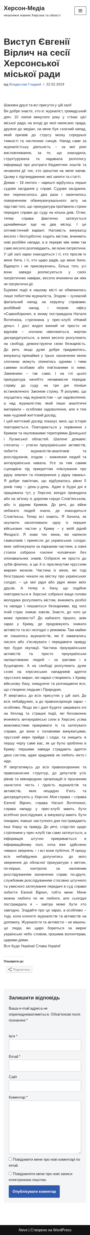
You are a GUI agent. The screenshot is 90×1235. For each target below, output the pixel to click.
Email (14, 1056)
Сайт (13, 1077)
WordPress (62, 1230)
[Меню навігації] (80, 10)
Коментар (18, 1097)
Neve (23, 1230)
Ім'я (13, 1036)
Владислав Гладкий (25, 84)
